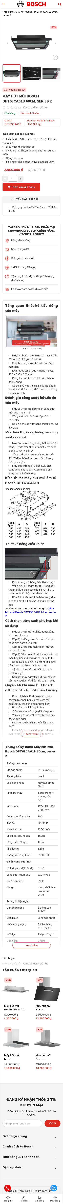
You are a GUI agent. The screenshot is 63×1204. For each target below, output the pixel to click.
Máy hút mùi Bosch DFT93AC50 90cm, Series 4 (15, 1009)
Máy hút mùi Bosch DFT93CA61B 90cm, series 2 (30, 612)
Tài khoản (24, 1200)
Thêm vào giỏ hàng (22, 187)
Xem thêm (32, 734)
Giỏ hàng (39, 1200)
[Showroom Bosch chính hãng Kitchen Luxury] (31, 4)
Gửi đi (52, 1123)
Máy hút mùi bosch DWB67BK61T (13, 1059)
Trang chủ (8, 1200)
